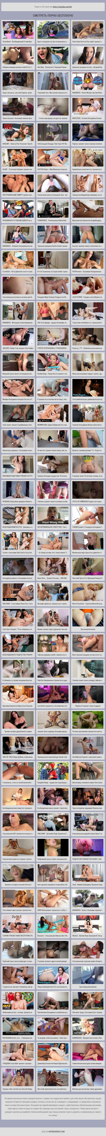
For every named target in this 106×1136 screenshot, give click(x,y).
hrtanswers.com (56, 1131)
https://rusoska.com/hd (62, 7)
